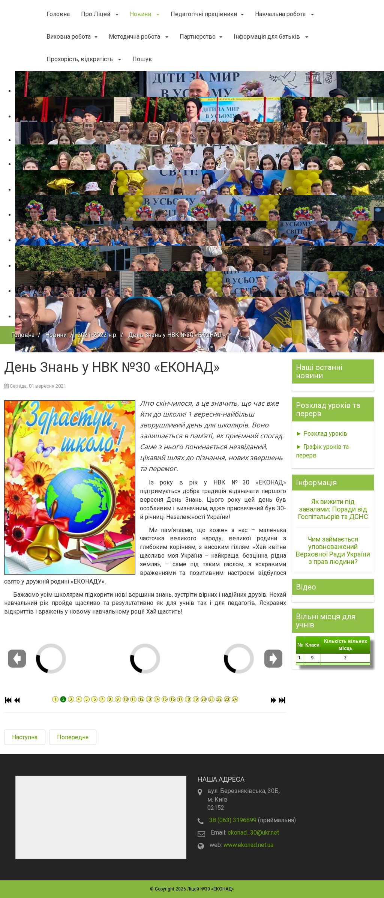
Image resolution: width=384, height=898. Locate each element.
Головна (58, 14)
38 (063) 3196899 (232, 820)
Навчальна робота (281, 14)
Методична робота (135, 36)
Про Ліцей (96, 14)
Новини (141, 14)
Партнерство (198, 36)
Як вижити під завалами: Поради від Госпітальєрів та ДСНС (333, 509)
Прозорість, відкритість (80, 59)
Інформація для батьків (268, 36)
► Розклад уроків (321, 433)
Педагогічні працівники (204, 14)
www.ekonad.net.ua (248, 844)
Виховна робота (68, 36)
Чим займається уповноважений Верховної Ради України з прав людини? (333, 550)
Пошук (142, 59)
